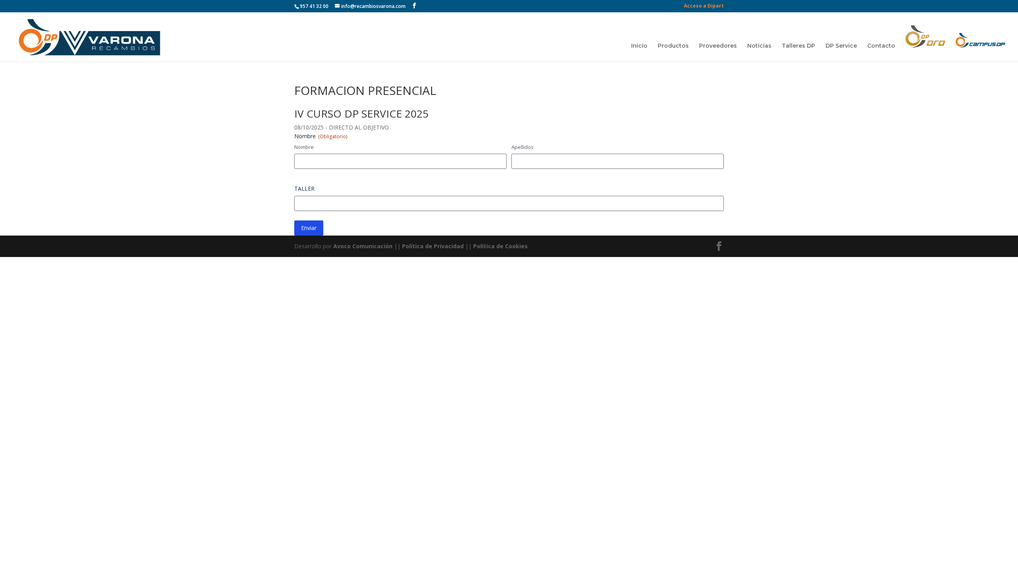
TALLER (304, 188)
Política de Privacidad (433, 246)
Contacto (881, 46)
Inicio (639, 46)
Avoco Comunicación (362, 246)
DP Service (841, 46)
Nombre (304, 147)
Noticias (759, 46)
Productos (673, 46)
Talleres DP (798, 46)
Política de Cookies (500, 246)
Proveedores (718, 46)
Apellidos (522, 147)
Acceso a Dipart (704, 6)
